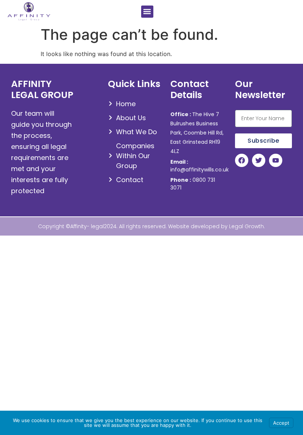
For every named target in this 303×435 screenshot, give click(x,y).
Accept (281, 423)
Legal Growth (246, 226)
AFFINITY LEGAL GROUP (42, 89)
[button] (147, 12)
